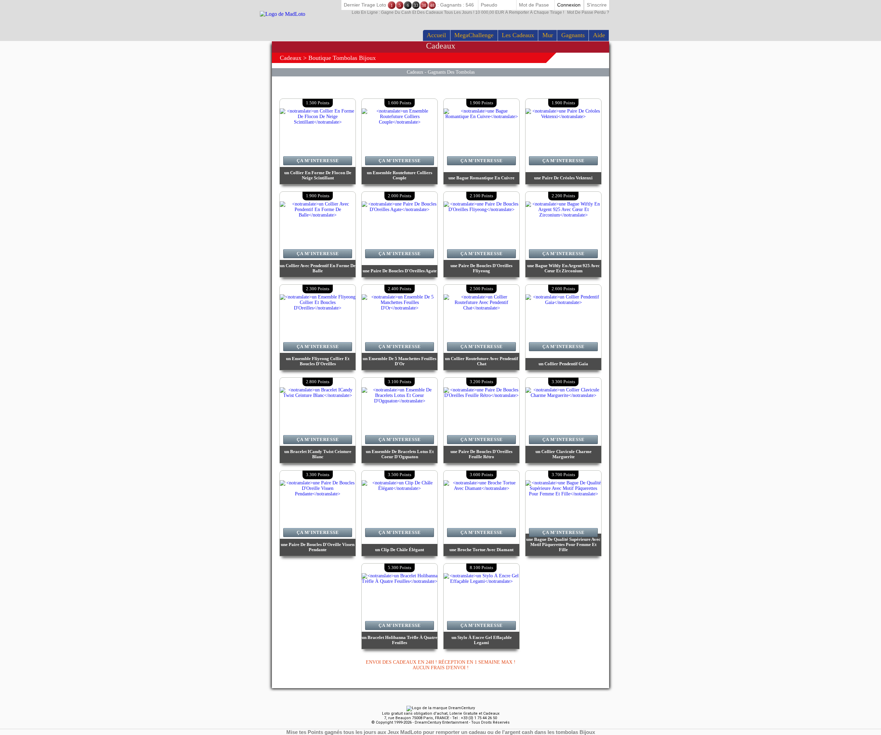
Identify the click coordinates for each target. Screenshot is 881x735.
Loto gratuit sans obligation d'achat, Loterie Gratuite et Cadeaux (440, 713)
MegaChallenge (473, 35)
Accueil (436, 35)
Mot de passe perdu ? (480, 12)
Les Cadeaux (518, 35)
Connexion (569, 5)
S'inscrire (597, 5)
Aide (599, 35)
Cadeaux (290, 57)
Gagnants (573, 35)
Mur (547, 35)
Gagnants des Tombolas (451, 72)
